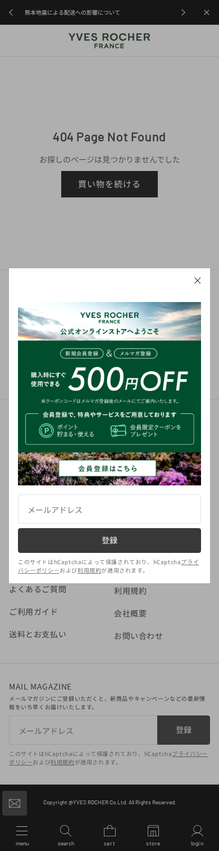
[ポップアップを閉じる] (197, 280)
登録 (109, 540)
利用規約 (89, 570)
